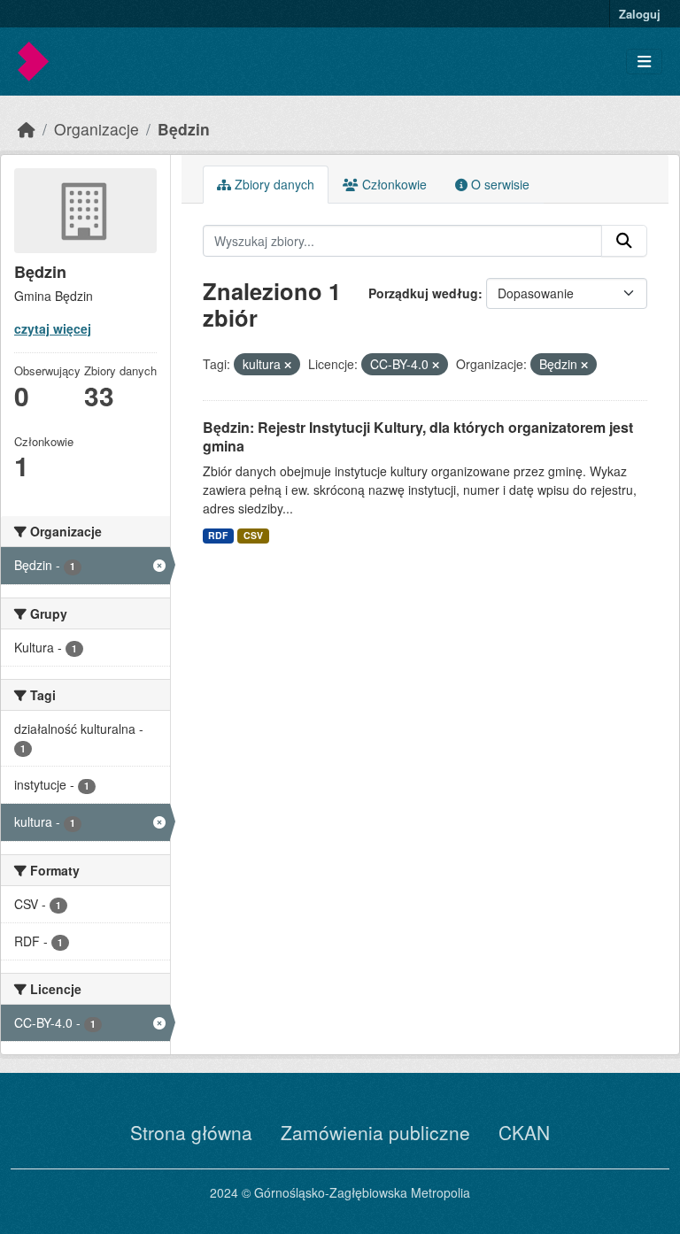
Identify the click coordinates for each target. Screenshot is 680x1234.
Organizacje (96, 129)
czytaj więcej (52, 328)
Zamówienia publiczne (375, 1132)
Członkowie (393, 184)
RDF (218, 535)
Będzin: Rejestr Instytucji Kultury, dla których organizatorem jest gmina (418, 436)
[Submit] (624, 241)
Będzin (184, 129)
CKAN (524, 1132)
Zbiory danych (272, 184)
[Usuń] (287, 365)
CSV (253, 535)
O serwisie (498, 184)
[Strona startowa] (26, 129)
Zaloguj (640, 13)
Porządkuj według (423, 293)
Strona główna (191, 1132)
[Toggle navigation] (644, 61)
